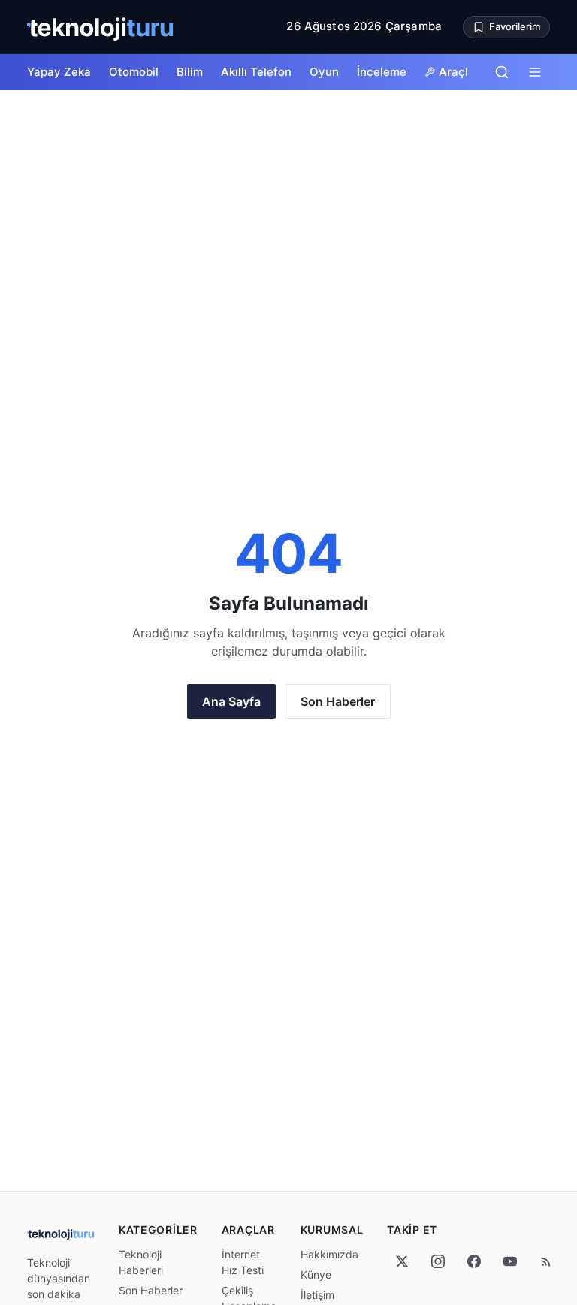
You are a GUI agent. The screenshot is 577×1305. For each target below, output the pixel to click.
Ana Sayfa (231, 701)
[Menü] (535, 72)
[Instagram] (438, 1261)
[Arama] (502, 72)
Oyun (324, 72)
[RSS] (546, 1261)
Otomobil (134, 72)
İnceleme (381, 72)
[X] (402, 1261)
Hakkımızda (329, 1254)
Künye (316, 1274)
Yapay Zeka (59, 72)
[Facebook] (474, 1261)
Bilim (190, 72)
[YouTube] (510, 1261)
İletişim (317, 1294)
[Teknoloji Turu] (100, 27)
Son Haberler (338, 701)
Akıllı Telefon (256, 72)
